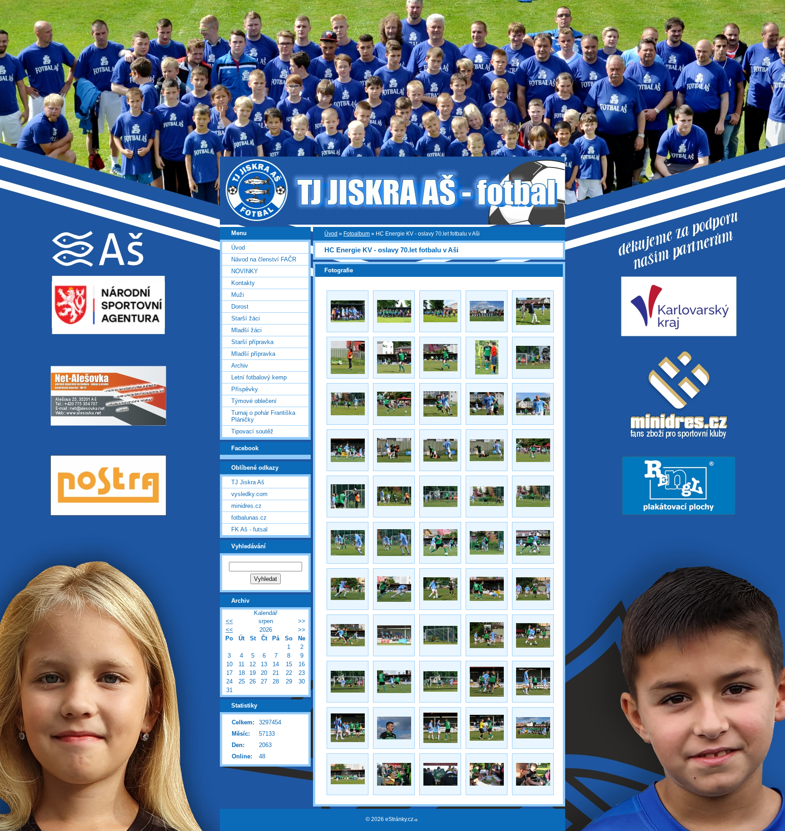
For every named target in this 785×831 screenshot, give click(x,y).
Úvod (331, 233)
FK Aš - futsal (249, 529)
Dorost (239, 306)
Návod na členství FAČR (263, 259)
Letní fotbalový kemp (259, 377)
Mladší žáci (246, 330)
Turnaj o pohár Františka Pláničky (263, 416)
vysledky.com (249, 494)
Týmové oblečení (254, 401)
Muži (237, 294)
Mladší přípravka (253, 353)
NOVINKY (244, 271)
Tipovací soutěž (252, 431)
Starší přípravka (252, 342)
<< (229, 621)
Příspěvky (244, 389)
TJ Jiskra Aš (247, 482)
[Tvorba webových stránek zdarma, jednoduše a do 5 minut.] (416, 820)
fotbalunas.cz (249, 517)
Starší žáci (245, 318)
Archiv (239, 365)
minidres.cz (246, 505)
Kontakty (243, 283)
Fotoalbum (356, 233)
